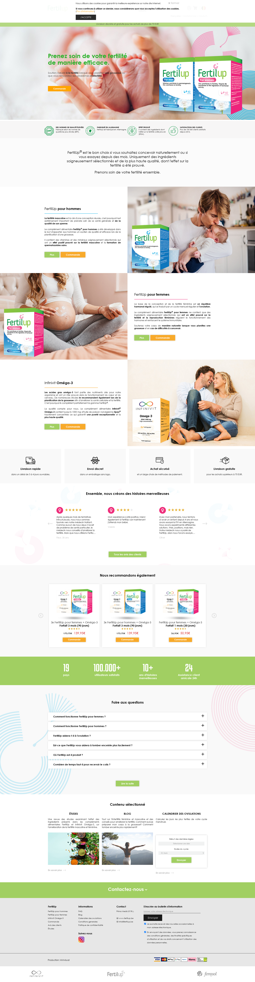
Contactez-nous (126, 889)
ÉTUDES (73, 813)
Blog (80, 915)
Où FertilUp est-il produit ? (68, 754)
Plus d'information (85, 11)
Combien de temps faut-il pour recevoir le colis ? (81, 764)
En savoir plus (55, 870)
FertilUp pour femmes (57, 915)
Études (51, 928)
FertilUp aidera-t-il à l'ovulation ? (72, 735)
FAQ (80, 911)
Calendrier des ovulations (89, 918)
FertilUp (62, 208)
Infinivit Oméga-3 (55, 918)
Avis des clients (54, 925)
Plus (52, 254)
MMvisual (64, 960)
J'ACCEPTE (85, 17)
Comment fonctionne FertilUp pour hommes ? (79, 726)
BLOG (127, 813)
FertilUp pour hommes (58, 911)
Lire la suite (127, 783)
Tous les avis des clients (127, 554)
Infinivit (50, 383)
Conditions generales (87, 921)
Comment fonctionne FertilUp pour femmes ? (79, 716)
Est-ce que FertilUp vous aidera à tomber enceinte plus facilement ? (92, 745)
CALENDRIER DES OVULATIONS (181, 813)
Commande (59, 88)
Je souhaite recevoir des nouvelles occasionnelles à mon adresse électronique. (170, 925)
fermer (174, 3)
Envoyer (181, 860)
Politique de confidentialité (90, 925)
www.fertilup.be (126, 918)
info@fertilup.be (126, 921)
